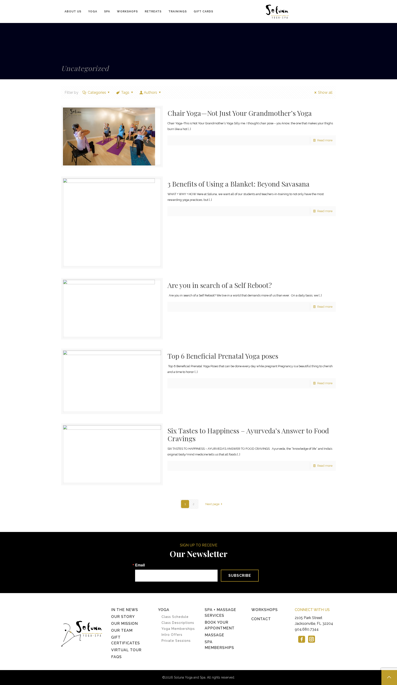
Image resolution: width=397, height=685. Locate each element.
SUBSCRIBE (239, 575)
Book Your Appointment (220, 625)
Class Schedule (175, 617)
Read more (324, 140)
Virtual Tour (126, 650)
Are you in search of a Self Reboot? (219, 285)
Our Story (123, 616)
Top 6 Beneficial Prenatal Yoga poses (222, 356)
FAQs (116, 657)
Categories (97, 92)
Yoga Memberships (178, 629)
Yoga (163, 610)
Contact (261, 619)
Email (140, 565)
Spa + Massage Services (220, 613)
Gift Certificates (125, 640)
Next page (212, 504)
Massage (214, 635)
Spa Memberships (219, 645)
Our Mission (124, 623)
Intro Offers (172, 635)
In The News (124, 610)
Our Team (122, 630)
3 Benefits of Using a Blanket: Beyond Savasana (238, 183)
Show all (325, 92)
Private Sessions (176, 640)
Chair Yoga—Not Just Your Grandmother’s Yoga (239, 113)
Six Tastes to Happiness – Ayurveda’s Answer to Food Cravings (248, 434)
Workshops (264, 610)
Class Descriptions (178, 623)
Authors (150, 92)
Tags (125, 92)
